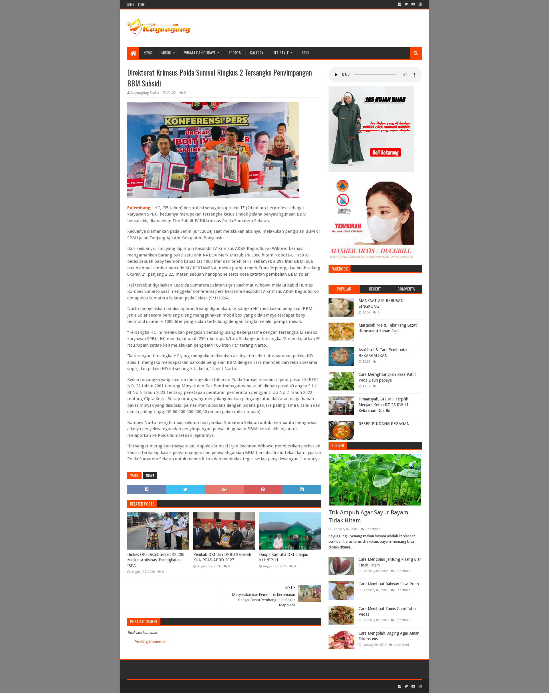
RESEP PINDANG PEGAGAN (384, 423)
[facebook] (399, 4)
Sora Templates (159, 686)
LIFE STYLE (280, 53)
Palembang (138, 207)
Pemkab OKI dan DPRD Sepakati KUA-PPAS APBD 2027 (222, 557)
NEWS (148, 53)
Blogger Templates (192, 686)
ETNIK (141, 4)
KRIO (305, 53)
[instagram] (419, 4)
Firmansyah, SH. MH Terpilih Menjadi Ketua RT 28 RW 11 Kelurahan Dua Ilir (384, 404)
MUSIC (166, 53)
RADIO (130, 4)
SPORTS (234, 53)
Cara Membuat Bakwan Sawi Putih (389, 584)
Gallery (256, 53)
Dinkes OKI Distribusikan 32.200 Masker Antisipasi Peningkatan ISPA (155, 560)
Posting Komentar (150, 641)
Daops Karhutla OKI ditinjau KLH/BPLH (283, 557)
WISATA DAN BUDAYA (200, 53)
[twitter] (406, 4)
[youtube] (413, 4)
